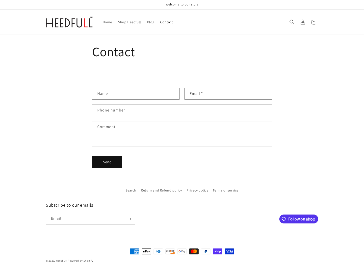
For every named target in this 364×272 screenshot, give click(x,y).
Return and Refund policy (161, 190)
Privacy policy (197, 190)
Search (131, 190)
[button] (291, 22)
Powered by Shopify (80, 260)
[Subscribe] (129, 219)
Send (107, 162)
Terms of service (225, 190)
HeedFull (61, 260)
